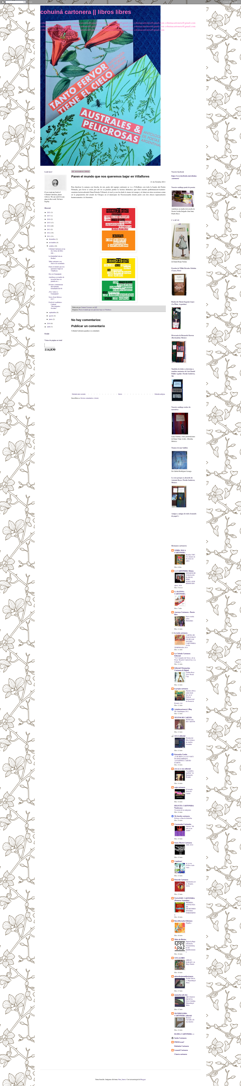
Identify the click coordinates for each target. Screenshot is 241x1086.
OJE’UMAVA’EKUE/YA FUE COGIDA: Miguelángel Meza (191, 1001)
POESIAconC (179, 1042)
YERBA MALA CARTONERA (180, 551)
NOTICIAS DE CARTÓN (190, 721)
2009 (49, 327)
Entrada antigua (160, 394)
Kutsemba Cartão (180, 754)
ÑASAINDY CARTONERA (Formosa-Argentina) (184, 899)
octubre (51, 246)
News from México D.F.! (55, 298)
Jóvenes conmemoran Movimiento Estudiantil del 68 (56, 286)
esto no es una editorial (182, 769)
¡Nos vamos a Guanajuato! (54, 293)
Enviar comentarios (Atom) (90, 398)
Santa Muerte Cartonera (183, 843)
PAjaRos (188, 923)
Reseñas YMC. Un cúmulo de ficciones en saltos (191, 558)
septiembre (52, 312)
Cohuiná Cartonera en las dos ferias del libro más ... (57, 251)
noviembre (52, 242)
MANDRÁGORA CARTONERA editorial (183, 1014)
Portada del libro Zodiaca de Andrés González (190, 741)
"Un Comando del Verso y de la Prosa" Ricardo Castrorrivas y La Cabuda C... (185, 660)
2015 (49, 222)
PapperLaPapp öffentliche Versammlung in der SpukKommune (190, 946)
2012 (49, 233)
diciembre (52, 239)
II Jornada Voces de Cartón (189, 791)
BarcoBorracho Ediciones (183, 921)
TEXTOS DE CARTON (183, 717)
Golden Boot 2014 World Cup (190, 674)
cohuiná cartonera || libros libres (85, 12)
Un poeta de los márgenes (182, 810)
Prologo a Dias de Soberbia (183, 818)
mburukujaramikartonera (183, 976)
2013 (49, 229)
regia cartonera (179, 787)
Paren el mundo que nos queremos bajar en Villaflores (95, 310)
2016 (49, 219)
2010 (49, 323)
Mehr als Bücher (180, 939)
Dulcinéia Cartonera (181, 1046)
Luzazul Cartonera (181, 1050)
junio (51, 319)
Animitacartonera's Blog (183, 709)
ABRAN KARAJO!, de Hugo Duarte (190, 962)
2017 (49, 216)
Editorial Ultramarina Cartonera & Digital (182, 669)
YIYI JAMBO (179, 958)
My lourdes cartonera (182, 816)
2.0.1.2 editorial (179, 736)
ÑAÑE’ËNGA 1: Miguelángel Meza (191, 980)
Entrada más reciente (78, 394)
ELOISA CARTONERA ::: (184, 1034)
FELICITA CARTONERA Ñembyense (184, 806)
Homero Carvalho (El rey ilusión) (190, 1020)
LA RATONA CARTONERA (179, 592)
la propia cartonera (181, 688)
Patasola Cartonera (181, 879)
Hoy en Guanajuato (55, 274)
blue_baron (122, 1079)
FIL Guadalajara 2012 (181, 711)
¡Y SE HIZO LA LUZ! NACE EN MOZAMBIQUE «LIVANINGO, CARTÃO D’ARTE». (184, 759)
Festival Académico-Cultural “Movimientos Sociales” (55, 305)
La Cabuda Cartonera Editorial (182, 654)
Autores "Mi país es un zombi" (190, 828)
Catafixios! (178, 861)
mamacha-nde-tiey (181, 995)
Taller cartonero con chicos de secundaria (56, 262)
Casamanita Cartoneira (182, 824)
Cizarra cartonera (180, 1054)
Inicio (120, 394)
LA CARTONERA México (184, 571)
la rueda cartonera (180, 633)
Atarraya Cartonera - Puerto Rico (184, 613)
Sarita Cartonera (180, 1038)
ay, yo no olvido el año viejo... (190, 865)
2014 (49, 226)
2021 (49, 212)
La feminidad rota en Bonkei (55, 257)
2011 (49, 236)
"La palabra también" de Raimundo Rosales (190, 774)
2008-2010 (189, 845)
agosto (51, 316)
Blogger (142, 1079)
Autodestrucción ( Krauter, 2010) (191, 884)
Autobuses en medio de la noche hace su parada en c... (56, 279)
